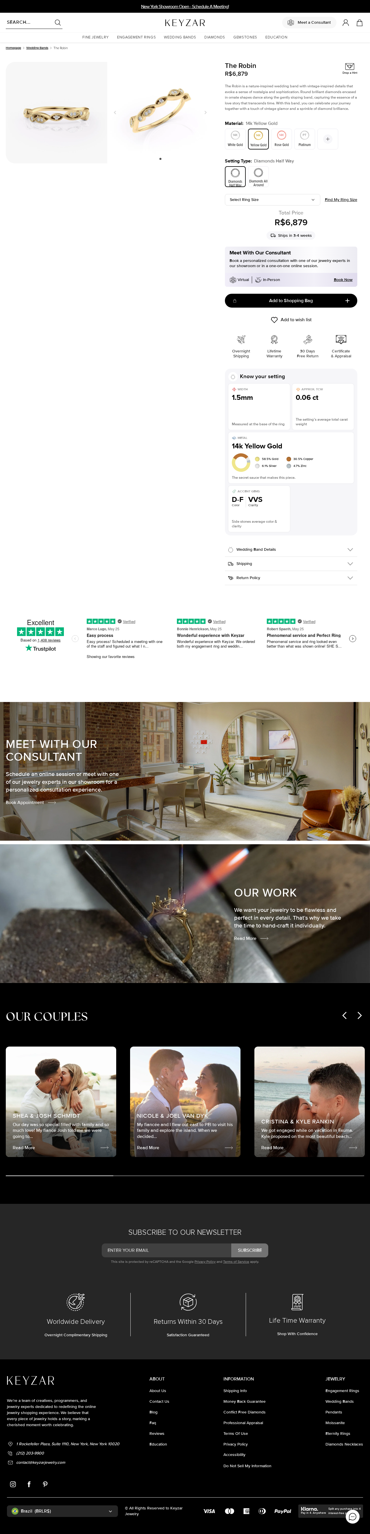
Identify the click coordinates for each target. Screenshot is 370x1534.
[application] (352, 1516)
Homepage (13, 48)
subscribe (250, 1250)
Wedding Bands (37, 48)
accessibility (234, 1454)
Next (204, 112)
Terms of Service (236, 1262)
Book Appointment (25, 802)
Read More (245, 938)
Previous (116, 112)
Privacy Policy (205, 1262)
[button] (95, 37)
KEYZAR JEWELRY (171, 21)
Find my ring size (341, 199)
